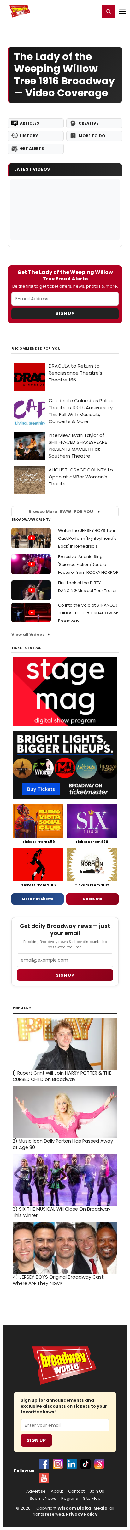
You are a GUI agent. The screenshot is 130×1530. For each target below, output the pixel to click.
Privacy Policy (82, 1514)
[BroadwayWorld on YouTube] (44, 1477)
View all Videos (28, 634)
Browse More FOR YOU (60, 512)
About (57, 1491)
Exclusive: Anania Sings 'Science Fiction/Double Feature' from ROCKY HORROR (88, 564)
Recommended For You (36, 348)
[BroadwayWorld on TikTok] (85, 1464)
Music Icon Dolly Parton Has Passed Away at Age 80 (63, 1144)
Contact (76, 1491)
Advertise (36, 1491)
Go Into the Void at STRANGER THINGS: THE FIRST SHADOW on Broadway (88, 613)
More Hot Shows (37, 898)
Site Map (92, 1498)
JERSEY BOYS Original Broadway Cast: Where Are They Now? (58, 1280)
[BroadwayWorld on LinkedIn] (71, 1464)
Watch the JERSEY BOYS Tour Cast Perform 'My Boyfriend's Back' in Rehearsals (87, 538)
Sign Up (65, 314)
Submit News (43, 1498)
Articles (29, 123)
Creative (88, 123)
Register (74, 11)
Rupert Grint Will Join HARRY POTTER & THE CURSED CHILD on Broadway (62, 1076)
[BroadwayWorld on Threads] (99, 1464)
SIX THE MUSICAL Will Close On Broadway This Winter (61, 1212)
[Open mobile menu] (122, 11)
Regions (69, 1498)
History (29, 135)
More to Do (92, 135)
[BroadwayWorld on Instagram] (57, 1464)
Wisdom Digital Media (82, 1508)
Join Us (97, 1491)
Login (93, 11)
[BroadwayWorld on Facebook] (44, 1464)
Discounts (92, 898)
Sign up (65, 975)
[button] (108, 11)
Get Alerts (32, 148)
